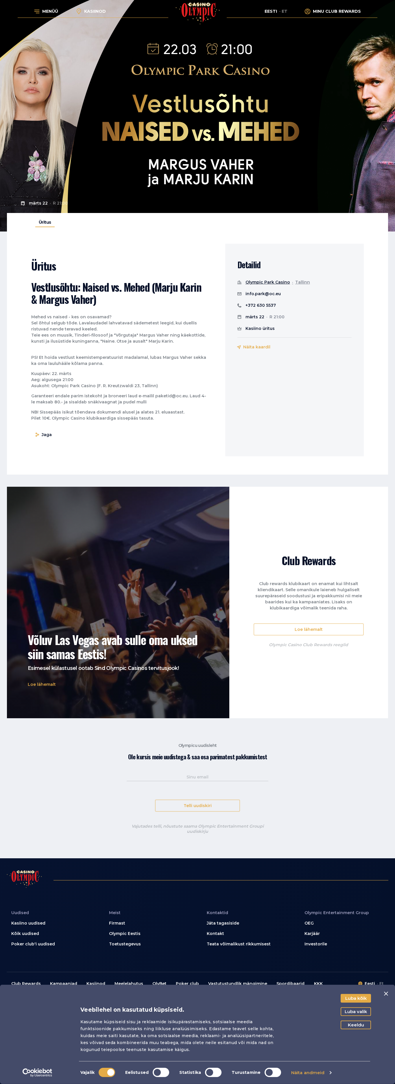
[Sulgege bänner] (386, 994)
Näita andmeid (307, 1072)
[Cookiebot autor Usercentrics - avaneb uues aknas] (37, 1072)
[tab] (45, 222)
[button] (42, 684)
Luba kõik (356, 998)
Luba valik (356, 1011)
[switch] (161, 1072)
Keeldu (356, 1025)
